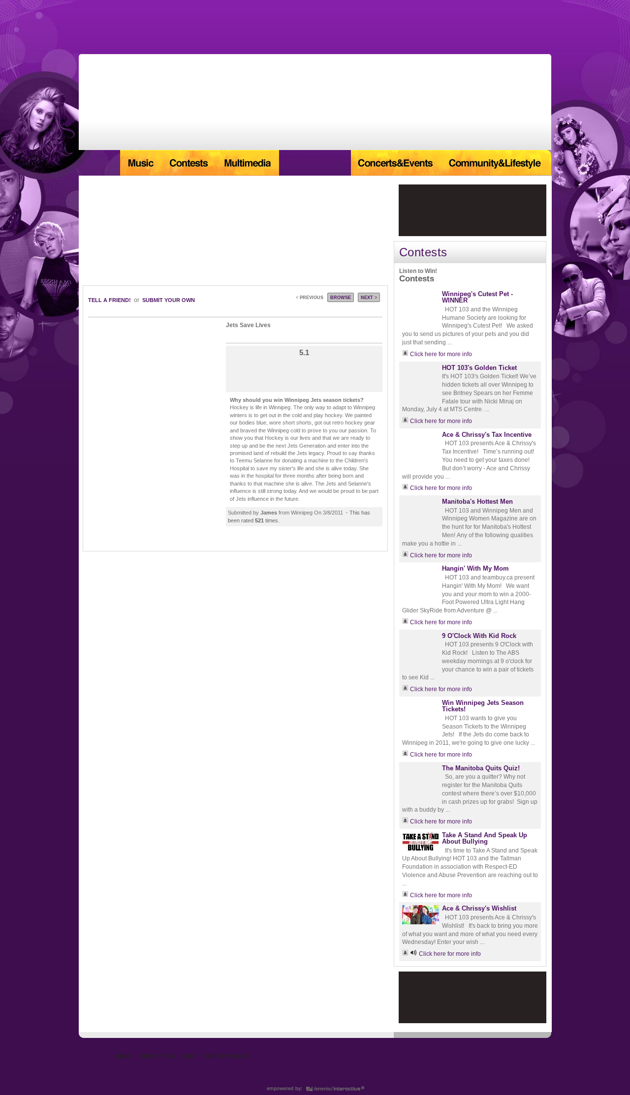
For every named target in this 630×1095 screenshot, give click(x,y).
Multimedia (247, 163)
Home (99, 163)
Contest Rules (227, 1056)
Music (140, 163)
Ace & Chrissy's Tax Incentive (487, 434)
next (369, 297)
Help (189, 1056)
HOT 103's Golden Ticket (479, 367)
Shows (315, 163)
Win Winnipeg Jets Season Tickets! (483, 706)
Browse (340, 297)
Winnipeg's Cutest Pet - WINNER (477, 297)
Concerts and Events (396, 163)
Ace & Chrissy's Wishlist (479, 908)
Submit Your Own (168, 300)
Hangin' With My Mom (475, 568)
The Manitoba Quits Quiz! (481, 768)
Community (496, 163)
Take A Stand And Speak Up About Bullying (484, 838)
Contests (188, 163)
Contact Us (157, 1056)
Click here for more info (441, 354)
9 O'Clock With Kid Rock (479, 635)
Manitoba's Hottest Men (477, 501)
